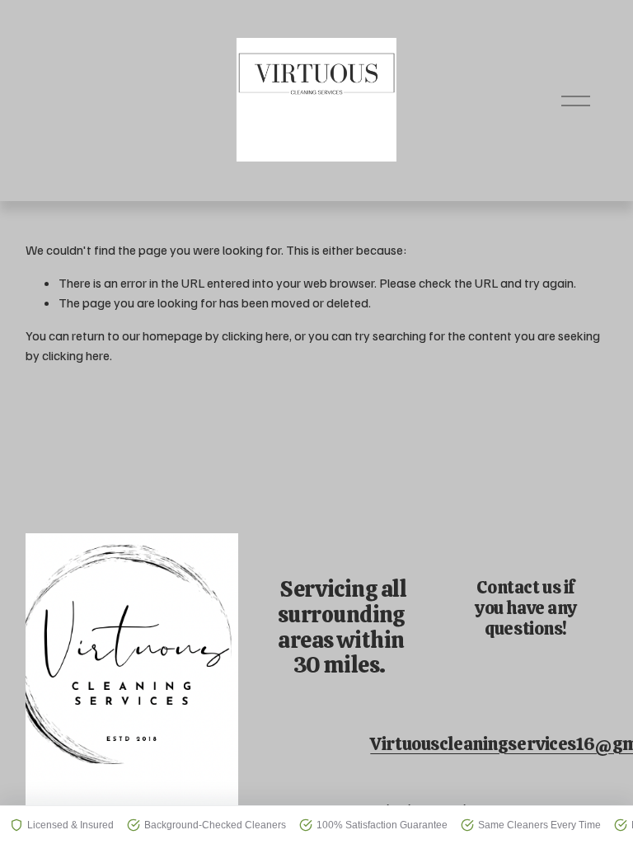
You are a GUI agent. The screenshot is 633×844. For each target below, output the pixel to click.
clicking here (255, 335)
